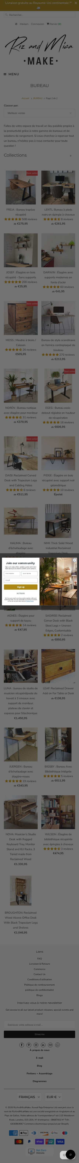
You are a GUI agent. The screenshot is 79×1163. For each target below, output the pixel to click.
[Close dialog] (74, 560)
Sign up (20, 587)
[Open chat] (70, 1154)
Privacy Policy (29, 601)
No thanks (21, 593)
